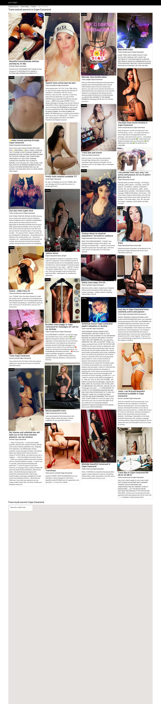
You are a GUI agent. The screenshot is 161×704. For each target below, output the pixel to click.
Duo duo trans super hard (21, 210)
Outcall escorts (13, 6)
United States (24, 6)
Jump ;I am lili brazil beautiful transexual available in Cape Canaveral (131, 393)
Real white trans (125, 49)
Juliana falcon (51, 253)
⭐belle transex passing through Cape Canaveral (24, 141)
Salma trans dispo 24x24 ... (94, 282)
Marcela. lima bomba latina (94, 77)
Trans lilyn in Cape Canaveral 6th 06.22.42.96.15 (133, 473)
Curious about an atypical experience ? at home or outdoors (97, 234)
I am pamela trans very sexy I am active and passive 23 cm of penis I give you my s (134, 174)
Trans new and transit (92, 153)
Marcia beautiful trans (55, 410)
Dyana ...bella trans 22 (19, 291)
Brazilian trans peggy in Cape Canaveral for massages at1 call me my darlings (61, 326)
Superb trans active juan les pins (60, 83)
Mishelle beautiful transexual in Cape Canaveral (96, 465)
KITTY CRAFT (13, 3)
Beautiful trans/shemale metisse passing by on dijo (24, 62)
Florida (33, 6)
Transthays (50, 470)
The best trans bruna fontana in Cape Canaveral (132, 124)
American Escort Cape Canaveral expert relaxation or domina (97, 325)
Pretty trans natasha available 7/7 (61, 176)
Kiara (120, 243)
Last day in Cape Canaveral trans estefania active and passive (133, 310)
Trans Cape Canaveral (19, 356)
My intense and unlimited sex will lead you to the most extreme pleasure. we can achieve (24, 434)
